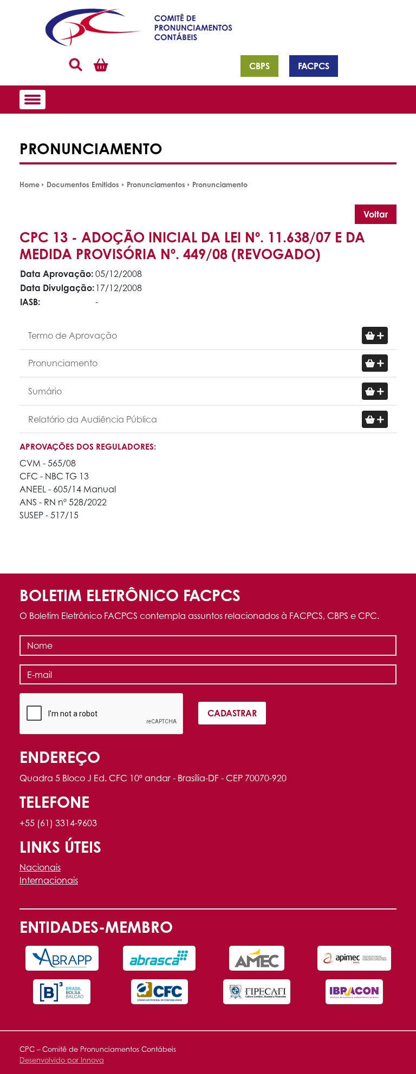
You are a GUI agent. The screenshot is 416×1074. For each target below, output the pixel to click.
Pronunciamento (220, 184)
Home (30, 184)
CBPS (259, 66)
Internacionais (49, 880)
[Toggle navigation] (33, 99)
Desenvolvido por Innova (62, 1060)
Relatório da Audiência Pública (92, 419)
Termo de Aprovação (72, 335)
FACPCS (313, 66)
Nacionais (40, 867)
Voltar (375, 214)
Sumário (45, 391)
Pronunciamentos (156, 184)
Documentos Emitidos (83, 184)
